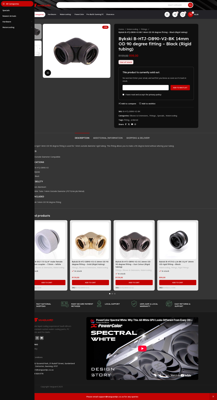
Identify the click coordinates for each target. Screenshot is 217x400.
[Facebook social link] (125, 124)
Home (121, 29)
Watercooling (132, 29)
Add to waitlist (180, 87)
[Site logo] (38, 5)
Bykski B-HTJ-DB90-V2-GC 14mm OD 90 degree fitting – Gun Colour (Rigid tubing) (133, 264)
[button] (46, 282)
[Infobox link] (42, 304)
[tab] (82, 137)
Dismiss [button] (213, 396)
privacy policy (155, 94)
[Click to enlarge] (48, 73)
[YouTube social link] (42, 338)
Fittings (144, 29)
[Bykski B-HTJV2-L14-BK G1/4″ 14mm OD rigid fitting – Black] (177, 240)
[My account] (167, 14)
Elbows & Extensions (139, 115)
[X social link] (128, 124)
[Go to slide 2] (112, 293)
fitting (126, 120)
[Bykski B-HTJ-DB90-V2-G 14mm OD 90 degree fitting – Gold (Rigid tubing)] (90, 240)
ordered (134, 120)
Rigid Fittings (183, 267)
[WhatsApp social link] (135, 124)
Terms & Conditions (34, 357)
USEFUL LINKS (32, 344)
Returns (29, 353)
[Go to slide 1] (109, 293)
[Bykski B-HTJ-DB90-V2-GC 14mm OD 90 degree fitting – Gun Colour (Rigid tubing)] (134, 240)
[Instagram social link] (37, 338)
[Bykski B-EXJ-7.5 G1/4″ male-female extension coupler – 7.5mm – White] (46, 240)
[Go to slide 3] (114, 293)
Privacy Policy (31, 349)
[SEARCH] (190, 5)
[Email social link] (132, 124)
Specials (160, 115)
